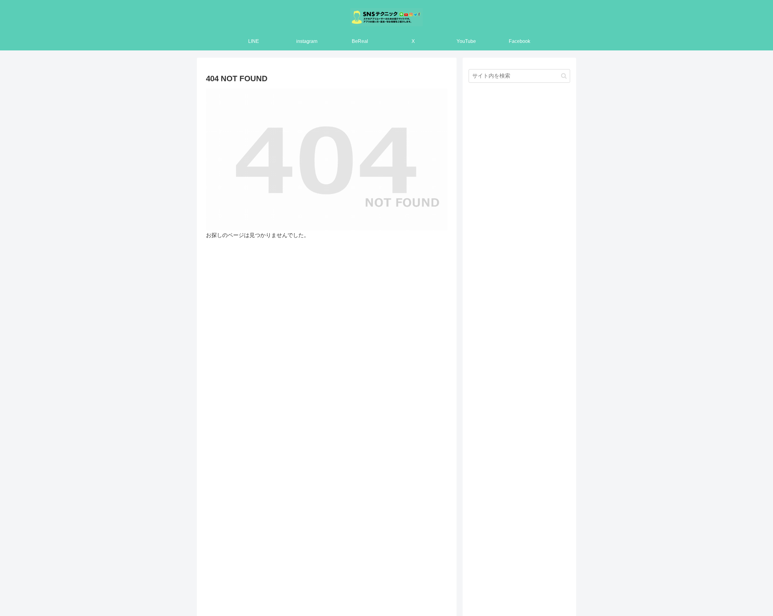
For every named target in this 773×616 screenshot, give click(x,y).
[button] (564, 75)
